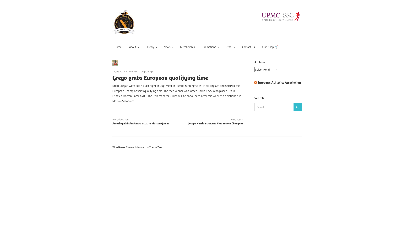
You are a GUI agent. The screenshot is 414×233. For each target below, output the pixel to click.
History (150, 47)
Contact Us (248, 47)
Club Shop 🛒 (270, 47)
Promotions (209, 47)
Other (229, 47)
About (132, 47)
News (167, 47)
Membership (187, 47)
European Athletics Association (279, 82)
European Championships (141, 71)
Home (118, 47)
